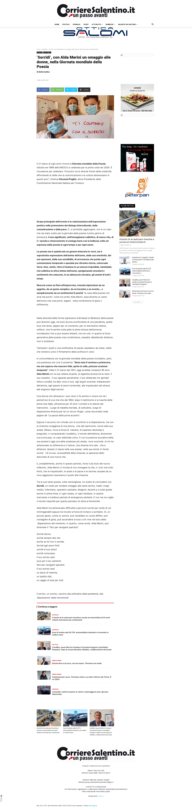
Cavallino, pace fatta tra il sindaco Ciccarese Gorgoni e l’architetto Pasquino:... (142, 282)
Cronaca (39, 725)
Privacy (1, 799)
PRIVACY (100, 796)
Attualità (44, 49)
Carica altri (136, 302)
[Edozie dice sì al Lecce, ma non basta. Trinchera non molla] (124, 294)
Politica (92, 725)
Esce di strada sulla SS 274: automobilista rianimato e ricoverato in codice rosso (74, 730)
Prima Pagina (47, 52)
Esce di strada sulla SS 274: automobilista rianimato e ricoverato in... (141, 271)
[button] (152, 24)
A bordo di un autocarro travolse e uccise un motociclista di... (136, 240)
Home (39, 49)
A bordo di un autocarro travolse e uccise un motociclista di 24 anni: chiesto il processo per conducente (48, 730)
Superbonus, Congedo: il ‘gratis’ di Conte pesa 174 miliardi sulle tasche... (143, 260)
